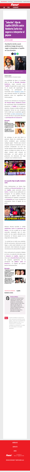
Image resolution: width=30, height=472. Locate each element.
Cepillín (18, 291)
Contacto (15, 447)
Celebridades (15, 7)
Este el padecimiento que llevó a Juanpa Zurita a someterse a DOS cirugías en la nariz (10, 124)
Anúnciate (15, 442)
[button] (12, 54)
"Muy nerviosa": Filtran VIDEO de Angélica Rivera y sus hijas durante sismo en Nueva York (10, 280)
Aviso (15, 451)
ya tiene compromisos (17, 114)
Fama (8, 7)
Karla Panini (10, 1)
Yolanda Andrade (26, 1)
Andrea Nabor (8, 75)
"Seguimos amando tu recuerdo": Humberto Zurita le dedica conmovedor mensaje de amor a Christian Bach (9, 273)
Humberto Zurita (19, 92)
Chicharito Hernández (18, 1)
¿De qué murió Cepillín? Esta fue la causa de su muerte (9, 130)
